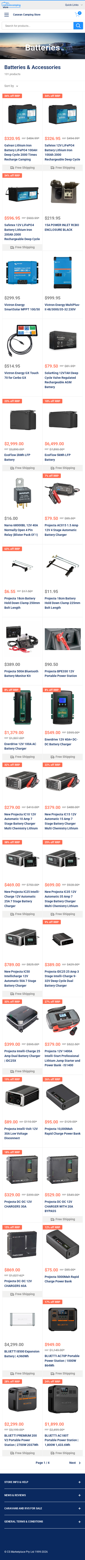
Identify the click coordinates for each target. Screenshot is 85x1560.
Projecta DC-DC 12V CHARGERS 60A (18, 1283)
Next (72, 1462)
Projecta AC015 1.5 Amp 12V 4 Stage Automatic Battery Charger (61, 530)
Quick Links (71, 4)
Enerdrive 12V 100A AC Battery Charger (20, 746)
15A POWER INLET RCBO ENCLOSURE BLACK (62, 227)
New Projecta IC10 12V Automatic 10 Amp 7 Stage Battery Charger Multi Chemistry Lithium (21, 821)
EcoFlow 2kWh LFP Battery (17, 457)
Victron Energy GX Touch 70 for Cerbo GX (21, 375)
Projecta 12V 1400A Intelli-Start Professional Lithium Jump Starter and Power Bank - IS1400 (62, 1058)
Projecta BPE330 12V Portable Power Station (61, 674)
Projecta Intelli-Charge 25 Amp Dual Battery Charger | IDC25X (22, 1055)
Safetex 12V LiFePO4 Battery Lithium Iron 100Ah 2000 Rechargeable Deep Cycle (62, 152)
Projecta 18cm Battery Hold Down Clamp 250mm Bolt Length (22, 603)
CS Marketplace (16, 1551)
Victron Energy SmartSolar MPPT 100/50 (22, 307)
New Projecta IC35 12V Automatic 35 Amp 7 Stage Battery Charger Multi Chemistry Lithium (61, 898)
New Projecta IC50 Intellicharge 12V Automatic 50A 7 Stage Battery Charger (20, 978)
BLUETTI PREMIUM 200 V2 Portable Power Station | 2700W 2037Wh (21, 1440)
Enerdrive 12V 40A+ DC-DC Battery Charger (61, 742)
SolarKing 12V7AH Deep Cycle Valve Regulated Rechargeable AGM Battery (61, 380)
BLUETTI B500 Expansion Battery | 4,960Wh (21, 1354)
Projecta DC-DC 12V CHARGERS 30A (18, 1204)
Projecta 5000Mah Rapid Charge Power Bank (62, 1279)
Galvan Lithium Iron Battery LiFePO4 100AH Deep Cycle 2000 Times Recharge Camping (20, 152)
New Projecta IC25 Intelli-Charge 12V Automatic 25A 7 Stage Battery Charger (22, 898)
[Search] (78, 25)
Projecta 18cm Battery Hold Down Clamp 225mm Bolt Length (62, 603)
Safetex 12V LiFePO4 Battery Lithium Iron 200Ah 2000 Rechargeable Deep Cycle (22, 232)
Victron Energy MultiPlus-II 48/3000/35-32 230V (62, 307)
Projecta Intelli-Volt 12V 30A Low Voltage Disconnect (21, 1133)
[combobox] (37, 25)
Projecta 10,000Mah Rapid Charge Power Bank (62, 1131)
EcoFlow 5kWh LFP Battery (58, 457)
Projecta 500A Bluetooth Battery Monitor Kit (21, 674)
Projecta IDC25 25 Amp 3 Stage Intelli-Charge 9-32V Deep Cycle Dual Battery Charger (62, 978)
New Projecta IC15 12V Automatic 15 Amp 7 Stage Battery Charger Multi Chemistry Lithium (61, 821)
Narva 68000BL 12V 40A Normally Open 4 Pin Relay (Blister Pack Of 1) (21, 530)
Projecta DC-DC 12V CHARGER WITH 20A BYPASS (59, 1206)
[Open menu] (6, 14)
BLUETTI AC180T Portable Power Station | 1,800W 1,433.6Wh (61, 1440)
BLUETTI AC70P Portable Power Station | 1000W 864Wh (62, 1360)
